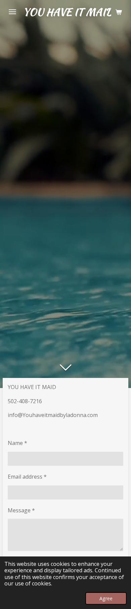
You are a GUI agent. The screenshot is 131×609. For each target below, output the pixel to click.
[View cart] (118, 12)
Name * (17, 443)
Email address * (27, 476)
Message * (21, 510)
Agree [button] (106, 598)
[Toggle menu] (12, 12)
